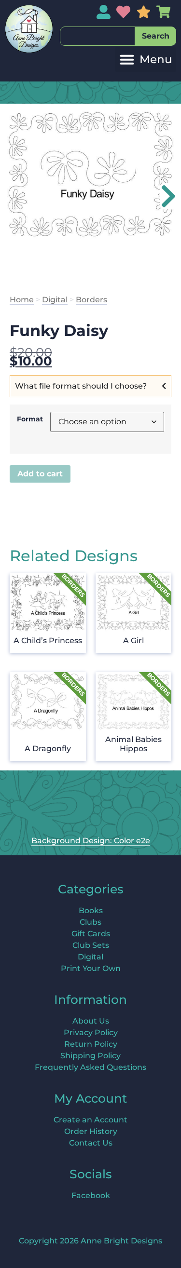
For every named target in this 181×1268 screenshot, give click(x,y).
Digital (55, 299)
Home (22, 299)
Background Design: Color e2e (90, 840)
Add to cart (40, 473)
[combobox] (97, 36)
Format (30, 419)
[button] (145, 59)
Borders (91, 299)
